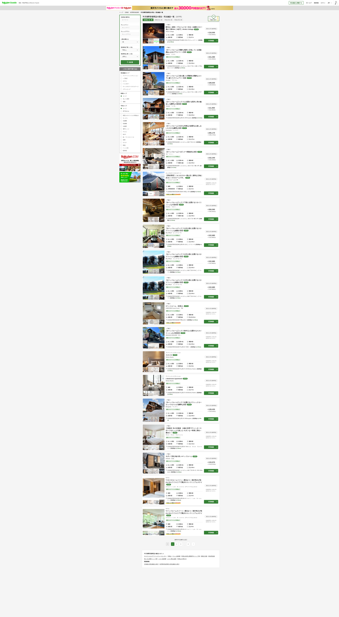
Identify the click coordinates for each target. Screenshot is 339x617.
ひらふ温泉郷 (176, 556)
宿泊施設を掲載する (296, 3)
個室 (124, 101)
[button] (185, 545)
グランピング (126, 89)
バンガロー (126, 83)
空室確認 (211, 40)
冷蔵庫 (125, 126)
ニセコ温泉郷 (162, 559)
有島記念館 (204, 556)
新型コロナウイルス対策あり (131, 115)
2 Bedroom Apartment (174, 379)
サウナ (125, 142)
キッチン (125, 118)
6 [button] (188, 544)
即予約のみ (126, 111)
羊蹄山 (170, 556)
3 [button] (180, 544)
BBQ (124, 145)
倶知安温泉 (211, 556)
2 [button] (176, 544)
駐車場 (125, 150)
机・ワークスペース (128, 137)
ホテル (125, 81)
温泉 (124, 139)
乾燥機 (125, 123)
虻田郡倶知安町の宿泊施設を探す (169, 564)
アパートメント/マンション (130, 75)
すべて (125, 96)
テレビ (125, 131)
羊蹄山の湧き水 (182, 559)
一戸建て (125, 78)
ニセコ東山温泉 (171, 559)
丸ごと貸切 (126, 99)
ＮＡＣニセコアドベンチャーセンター (155, 556)
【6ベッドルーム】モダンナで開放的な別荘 (181, 152)
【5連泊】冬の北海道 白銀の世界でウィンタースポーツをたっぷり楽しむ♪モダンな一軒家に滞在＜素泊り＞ (184, 430)
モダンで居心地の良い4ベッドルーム (179, 456)
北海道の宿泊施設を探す (151, 564)
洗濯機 (125, 121)
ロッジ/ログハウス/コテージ (131, 86)
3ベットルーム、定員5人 (174, 306)
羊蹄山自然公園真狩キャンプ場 (190, 556)
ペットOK (125, 148)
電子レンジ (126, 129)
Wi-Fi (124, 134)
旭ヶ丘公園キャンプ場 (150, 559)
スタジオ (169, 355)
